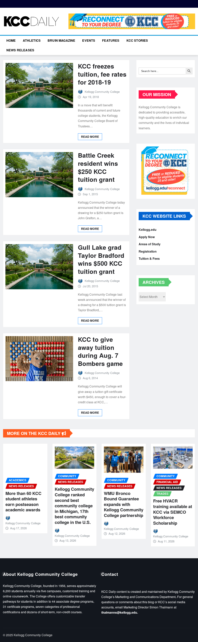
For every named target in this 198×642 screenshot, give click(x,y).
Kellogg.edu (147, 229)
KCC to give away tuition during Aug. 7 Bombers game (100, 351)
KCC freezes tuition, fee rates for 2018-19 (102, 74)
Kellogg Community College (102, 92)
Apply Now (147, 237)
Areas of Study (149, 244)
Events (88, 40)
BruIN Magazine (61, 40)
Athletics (32, 40)
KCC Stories (137, 40)
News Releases (20, 50)
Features (110, 40)
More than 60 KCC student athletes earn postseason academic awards (23, 501)
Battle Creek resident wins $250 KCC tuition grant (98, 167)
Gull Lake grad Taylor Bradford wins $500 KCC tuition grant (101, 259)
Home (11, 40)
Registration (148, 251)
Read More (90, 136)
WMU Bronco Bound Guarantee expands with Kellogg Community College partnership (123, 504)
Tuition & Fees (149, 258)
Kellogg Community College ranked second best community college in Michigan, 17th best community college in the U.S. (74, 505)
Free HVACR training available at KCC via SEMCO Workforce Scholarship (172, 512)
